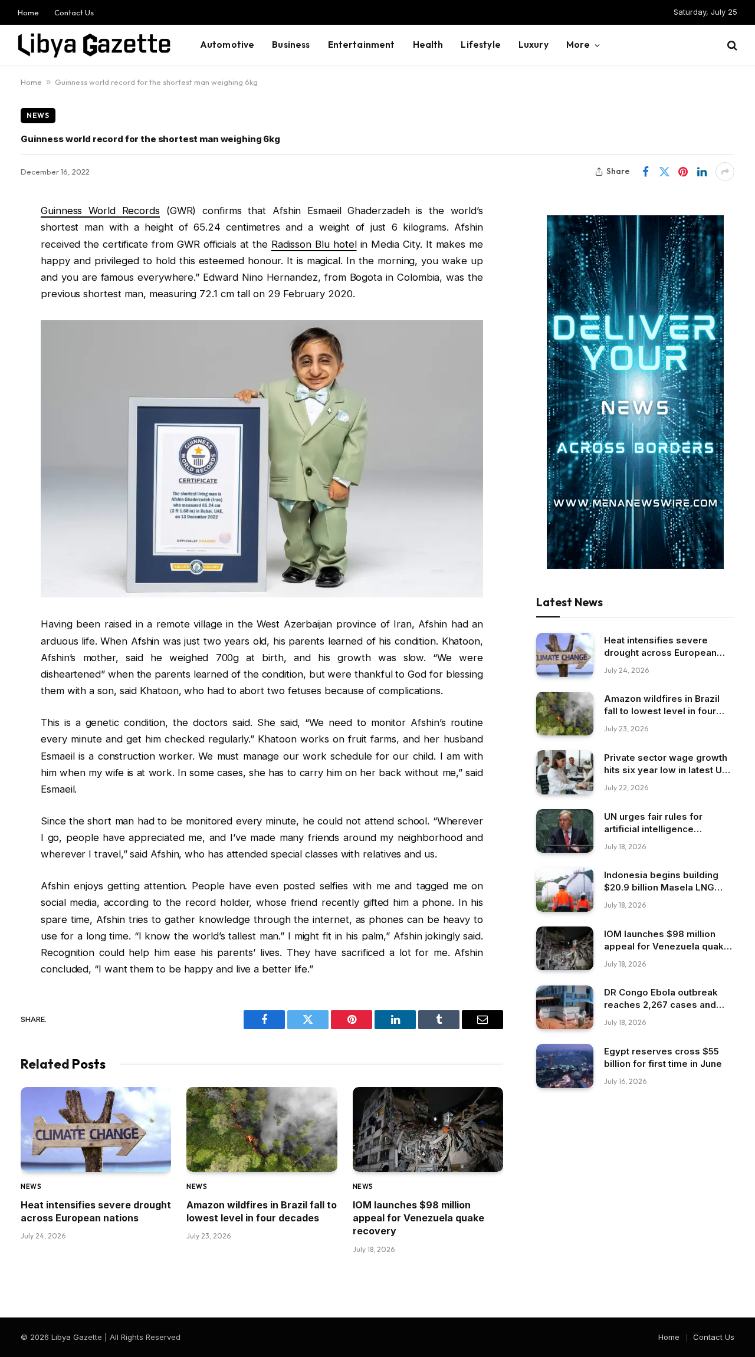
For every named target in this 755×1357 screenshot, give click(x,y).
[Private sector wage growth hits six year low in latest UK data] (564, 772)
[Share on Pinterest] (683, 171)
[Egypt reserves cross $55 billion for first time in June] (564, 1066)
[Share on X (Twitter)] (664, 171)
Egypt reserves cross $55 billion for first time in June (663, 1057)
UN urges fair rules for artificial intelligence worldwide (653, 823)
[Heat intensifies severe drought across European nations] (96, 1129)
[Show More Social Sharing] (724, 171)
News (38, 115)
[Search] (731, 45)
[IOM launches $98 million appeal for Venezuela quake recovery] (428, 1129)
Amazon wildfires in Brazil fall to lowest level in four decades (261, 1211)
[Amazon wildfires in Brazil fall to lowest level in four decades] (261, 1129)
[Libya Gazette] (94, 45)
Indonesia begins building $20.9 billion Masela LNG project (661, 881)
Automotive (227, 44)
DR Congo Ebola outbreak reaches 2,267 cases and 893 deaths (661, 999)
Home (28, 12)
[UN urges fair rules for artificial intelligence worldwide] (564, 831)
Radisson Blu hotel (314, 244)
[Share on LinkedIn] (702, 171)
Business (291, 44)
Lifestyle (480, 44)
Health (428, 44)
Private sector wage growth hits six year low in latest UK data (666, 764)
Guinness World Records (100, 210)
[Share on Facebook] (645, 171)
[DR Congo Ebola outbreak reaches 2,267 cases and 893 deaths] (564, 1007)
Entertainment (361, 44)
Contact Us (74, 12)
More (578, 44)
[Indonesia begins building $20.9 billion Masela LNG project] (564, 890)
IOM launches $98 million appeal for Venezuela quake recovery (418, 1218)
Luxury (533, 44)
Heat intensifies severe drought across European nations (96, 1211)
